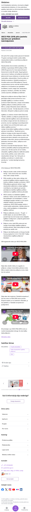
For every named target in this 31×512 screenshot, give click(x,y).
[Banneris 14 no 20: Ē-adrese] (15, 383)
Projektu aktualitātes (15, 347)
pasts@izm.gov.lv (8, 468)
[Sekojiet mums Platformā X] (6, 489)
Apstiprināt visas (23, 17)
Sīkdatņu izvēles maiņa (8, 454)
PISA (12, 354)
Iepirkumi (4, 419)
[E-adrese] (4, 473)
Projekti (4, 424)
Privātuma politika (7, 440)
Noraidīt (8, 17)
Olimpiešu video (5, 337)
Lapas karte (5, 450)
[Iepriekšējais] (3, 383)
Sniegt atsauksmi (15, 401)
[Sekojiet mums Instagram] (10, 489)
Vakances (5, 414)
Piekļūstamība (6, 445)
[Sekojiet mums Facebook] (2, 489)
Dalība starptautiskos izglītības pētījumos (18, 350)
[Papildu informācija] (9, 474)
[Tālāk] (27, 383)
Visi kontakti (9, 479)
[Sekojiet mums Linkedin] (21, 489)
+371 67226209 (8, 465)
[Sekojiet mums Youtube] (13, 489)
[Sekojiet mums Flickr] (17, 489)
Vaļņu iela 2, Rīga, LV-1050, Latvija (13, 470)
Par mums (5, 428)
